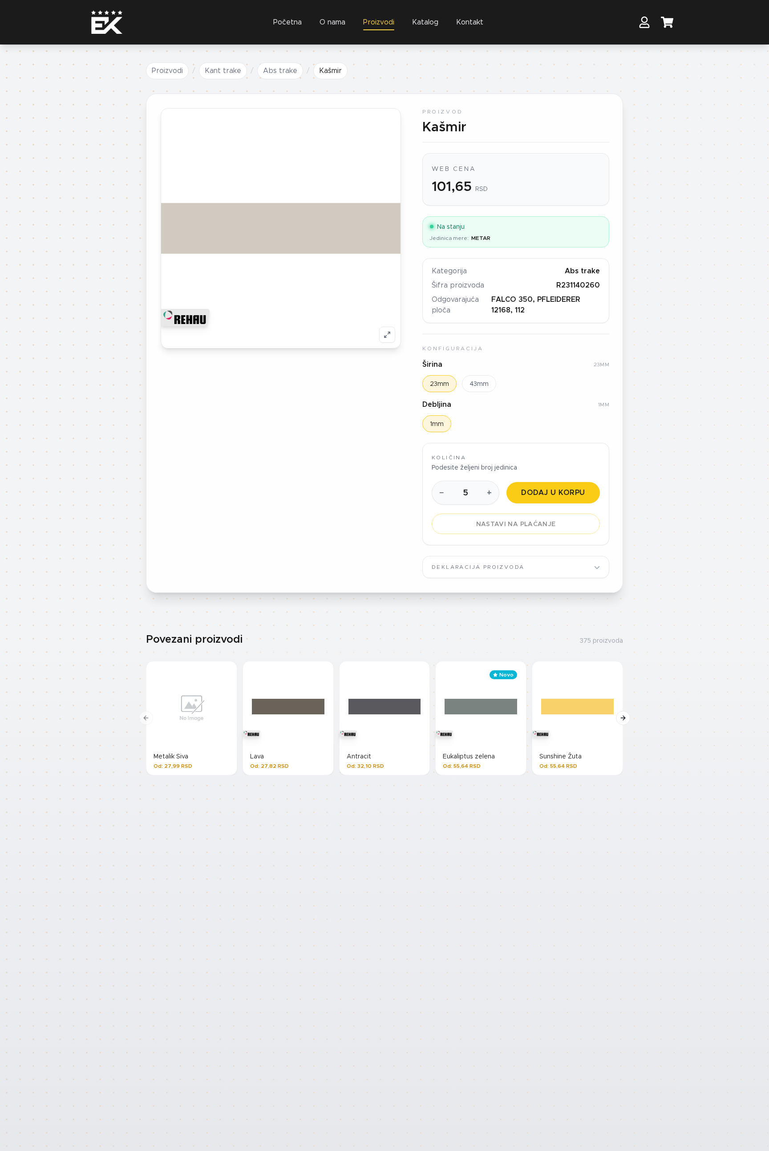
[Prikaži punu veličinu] (387, 335)
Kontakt (469, 22)
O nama (332, 22)
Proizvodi (378, 22)
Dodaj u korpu (553, 492)
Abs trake (280, 70)
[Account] (644, 22)
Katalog (425, 22)
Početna (287, 22)
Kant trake (223, 70)
